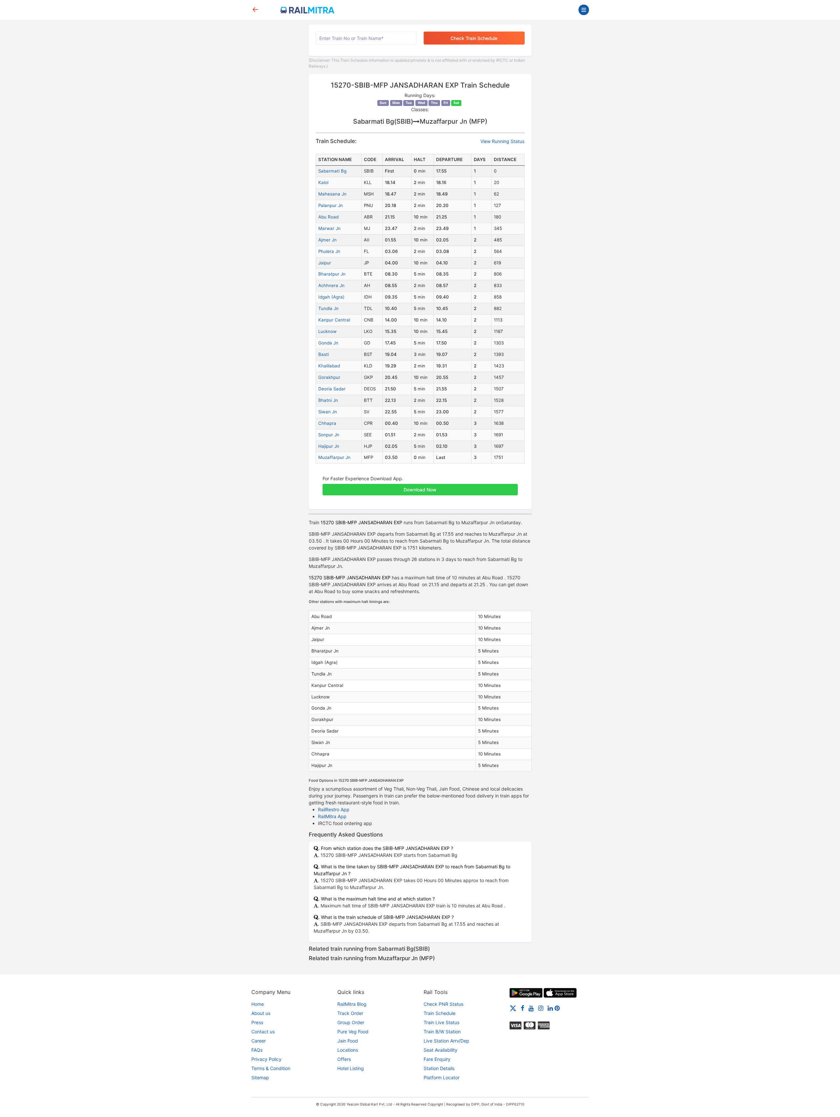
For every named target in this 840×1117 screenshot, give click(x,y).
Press (257, 1022)
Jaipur (324, 262)
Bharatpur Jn (332, 274)
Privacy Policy (266, 1059)
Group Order (350, 1022)
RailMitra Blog (352, 1004)
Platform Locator (441, 1077)
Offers (344, 1059)
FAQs (256, 1050)
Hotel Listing (350, 1068)
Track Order (350, 1013)
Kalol (323, 182)
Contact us (263, 1031)
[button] (420, 486)
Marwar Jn (329, 228)
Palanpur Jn (330, 205)
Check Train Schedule (474, 38)
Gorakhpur (329, 377)
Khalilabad (329, 365)
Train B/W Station (442, 1031)
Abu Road (328, 216)
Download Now (420, 489)
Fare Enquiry (437, 1059)
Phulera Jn (329, 251)
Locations (347, 1050)
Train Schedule (439, 1013)
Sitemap (260, 1077)
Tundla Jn (328, 308)
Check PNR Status (443, 1004)
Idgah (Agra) (331, 297)
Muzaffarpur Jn (334, 457)
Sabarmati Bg (332, 171)
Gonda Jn (328, 342)
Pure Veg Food (352, 1031)
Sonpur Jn (328, 434)
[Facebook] (522, 1008)
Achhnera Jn (331, 285)
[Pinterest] (557, 1008)
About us (260, 1013)
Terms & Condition (270, 1068)
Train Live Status (441, 1022)
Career (258, 1041)
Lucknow (327, 331)
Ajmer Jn (327, 239)
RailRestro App (333, 809)
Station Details (439, 1068)
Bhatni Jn (328, 400)
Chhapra (327, 423)
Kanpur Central (334, 319)
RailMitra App (332, 816)
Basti (323, 354)
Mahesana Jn (332, 194)
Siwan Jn (327, 411)
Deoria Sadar (332, 388)
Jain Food (347, 1041)
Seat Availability (440, 1050)
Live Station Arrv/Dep (446, 1041)
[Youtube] (531, 1008)
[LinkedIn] (550, 1008)
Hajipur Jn (328, 446)
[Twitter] (513, 1008)
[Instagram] (540, 1008)
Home (257, 1004)
